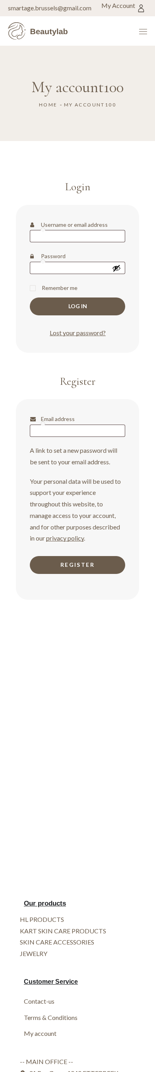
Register (77, 564)
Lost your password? (78, 332)
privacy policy (65, 538)
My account (40, 1033)
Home (48, 105)
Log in (77, 306)
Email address (69, 418)
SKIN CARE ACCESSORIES (57, 942)
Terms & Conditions (51, 1017)
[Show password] (116, 268)
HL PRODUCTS (42, 919)
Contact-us (39, 1001)
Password (65, 255)
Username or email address (83, 224)
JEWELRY (33, 953)
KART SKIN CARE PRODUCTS (63, 931)
